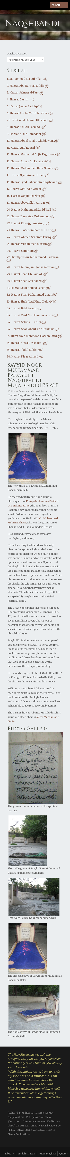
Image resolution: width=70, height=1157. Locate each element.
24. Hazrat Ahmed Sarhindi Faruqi (32, 237)
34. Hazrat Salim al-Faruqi (26, 322)
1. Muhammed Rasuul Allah (27, 78)
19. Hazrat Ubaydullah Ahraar (28, 202)
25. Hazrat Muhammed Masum (29, 244)
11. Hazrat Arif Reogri (23, 147)
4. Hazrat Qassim (20, 99)
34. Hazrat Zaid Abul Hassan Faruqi (32, 315)
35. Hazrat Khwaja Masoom (27, 342)
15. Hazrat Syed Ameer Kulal (28, 175)
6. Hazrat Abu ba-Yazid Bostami (30, 113)
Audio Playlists (47, 1153)
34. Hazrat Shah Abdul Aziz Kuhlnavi (33, 329)
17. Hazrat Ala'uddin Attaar (27, 189)
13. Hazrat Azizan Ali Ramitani (29, 161)
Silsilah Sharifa (26, 1153)
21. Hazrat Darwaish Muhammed (31, 216)
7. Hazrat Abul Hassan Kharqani (30, 120)
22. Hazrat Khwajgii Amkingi (28, 223)
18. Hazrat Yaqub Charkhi (26, 195)
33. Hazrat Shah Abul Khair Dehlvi (31, 301)
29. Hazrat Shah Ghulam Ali (27, 274)
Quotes (63, 1153)
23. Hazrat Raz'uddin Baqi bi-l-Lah (31, 230)
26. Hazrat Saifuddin (23, 250)
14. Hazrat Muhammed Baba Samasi (33, 168)
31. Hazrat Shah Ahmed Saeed (29, 287)
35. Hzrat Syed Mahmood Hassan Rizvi (34, 336)
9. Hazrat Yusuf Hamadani (26, 134)
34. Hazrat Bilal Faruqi (24, 308)
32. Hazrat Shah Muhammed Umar (32, 294)
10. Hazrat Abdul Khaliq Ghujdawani (33, 140)
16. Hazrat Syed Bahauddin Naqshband (35, 182)
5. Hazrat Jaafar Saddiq (24, 106)
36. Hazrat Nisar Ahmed (25, 356)
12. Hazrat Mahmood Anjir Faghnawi (33, 154)
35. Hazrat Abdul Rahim (25, 349)
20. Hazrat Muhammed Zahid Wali (31, 209)
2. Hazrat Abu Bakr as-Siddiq (28, 85)
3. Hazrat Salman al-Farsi (25, 92)
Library (9, 1153)
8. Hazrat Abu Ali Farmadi (26, 127)
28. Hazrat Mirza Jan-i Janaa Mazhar (33, 267)
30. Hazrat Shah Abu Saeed (27, 281)
